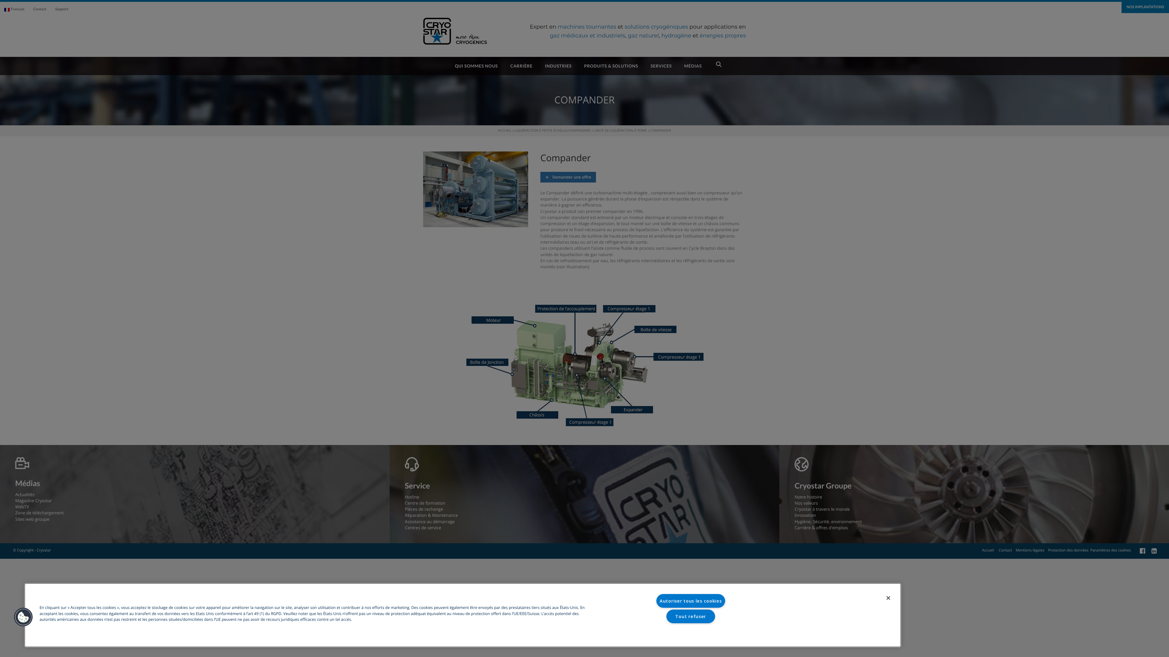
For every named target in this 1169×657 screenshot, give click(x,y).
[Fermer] (888, 598)
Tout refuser (690, 616)
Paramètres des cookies (690, 631)
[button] (23, 617)
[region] (462, 615)
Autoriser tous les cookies (691, 601)
